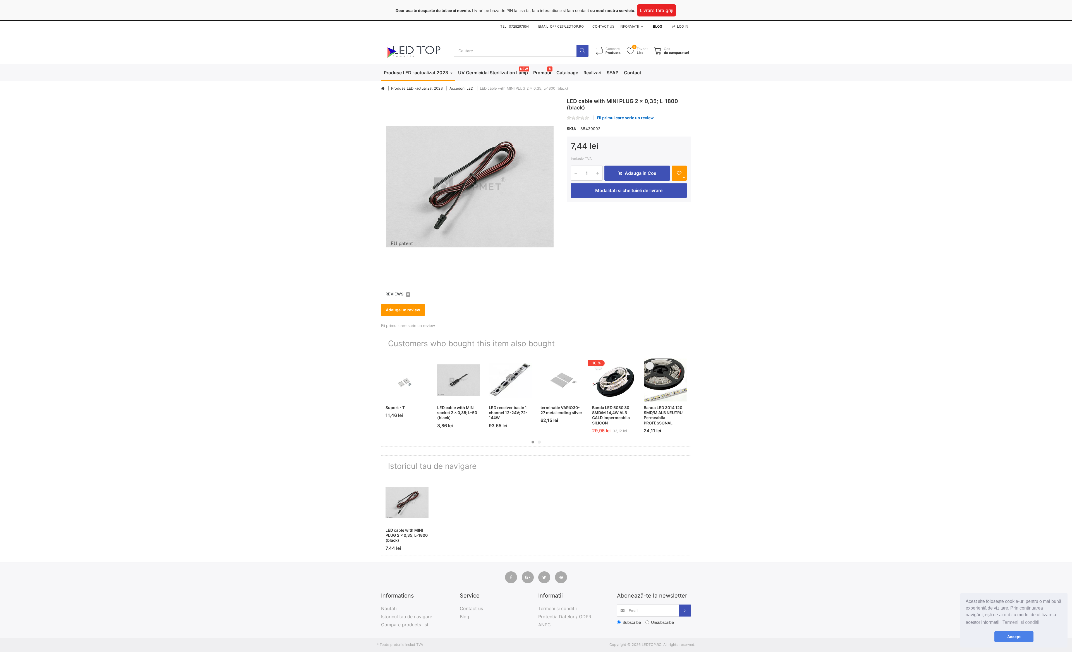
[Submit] (685, 611)
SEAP (612, 72)
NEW (524, 69)
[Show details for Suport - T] (407, 380)
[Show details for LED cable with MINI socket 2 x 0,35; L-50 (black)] (458, 380)
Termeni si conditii (557, 608)
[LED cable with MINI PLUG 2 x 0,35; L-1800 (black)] (469, 186)
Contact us (603, 26)
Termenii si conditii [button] (1020, 622)
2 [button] (539, 442)
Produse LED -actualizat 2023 (416, 72)
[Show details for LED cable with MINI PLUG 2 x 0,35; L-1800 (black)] (407, 502)
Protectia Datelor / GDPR (564, 616)
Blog (657, 26)
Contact (632, 72)
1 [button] (533, 442)
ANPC (544, 624)
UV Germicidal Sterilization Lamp (493, 72)
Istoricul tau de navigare (406, 616)
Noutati (389, 608)
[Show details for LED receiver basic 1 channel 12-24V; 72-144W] (510, 380)
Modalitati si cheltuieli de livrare (628, 190)
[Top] (382, 88)
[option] (469, 186)
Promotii (542, 72)
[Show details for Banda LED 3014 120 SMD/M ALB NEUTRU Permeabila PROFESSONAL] (665, 380)
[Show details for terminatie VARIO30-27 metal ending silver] (561, 380)
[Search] (582, 51)
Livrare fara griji (656, 10)
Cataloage (567, 72)
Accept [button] (1014, 636)
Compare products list (405, 624)
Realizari (592, 72)
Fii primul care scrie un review (625, 117)
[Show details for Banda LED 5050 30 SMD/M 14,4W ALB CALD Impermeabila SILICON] (613, 380)
